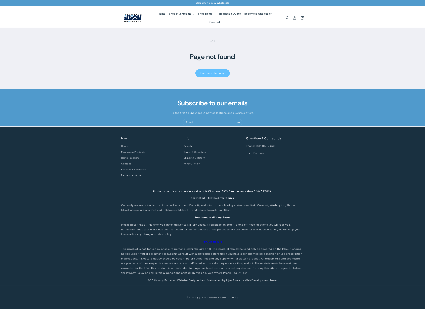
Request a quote (131, 175)
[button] (287, 18)
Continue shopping (212, 73)
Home (124, 146)
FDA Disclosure (212, 241)
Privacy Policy (192, 163)
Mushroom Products (133, 152)
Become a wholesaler (133, 169)
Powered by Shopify (229, 297)
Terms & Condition (195, 152)
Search (188, 146)
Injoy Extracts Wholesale (207, 297)
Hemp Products (130, 157)
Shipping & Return (194, 157)
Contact (126, 163)
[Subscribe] (238, 122)
